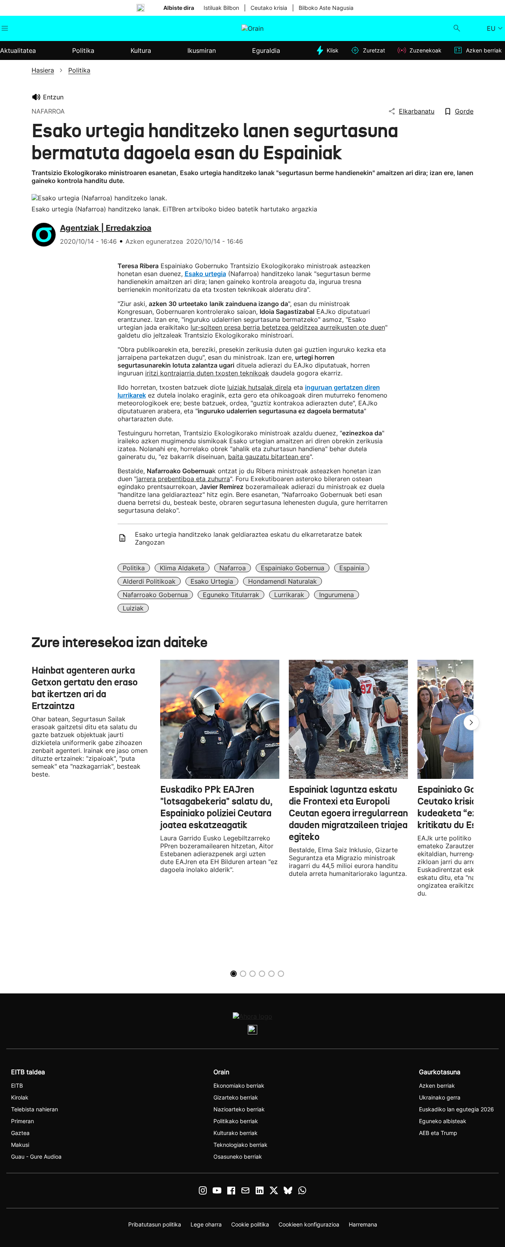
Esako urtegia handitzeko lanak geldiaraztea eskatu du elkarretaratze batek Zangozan (248, 538)
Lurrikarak (289, 595)
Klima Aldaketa (182, 568)
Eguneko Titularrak (231, 595)
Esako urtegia (212, 581)
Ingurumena (336, 595)
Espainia (351, 568)
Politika (134, 568)
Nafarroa (232, 568)
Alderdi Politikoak (149, 581)
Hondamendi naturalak (282, 581)
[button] (471, 722)
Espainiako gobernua (292, 568)
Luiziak (133, 608)
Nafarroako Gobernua (155, 595)
